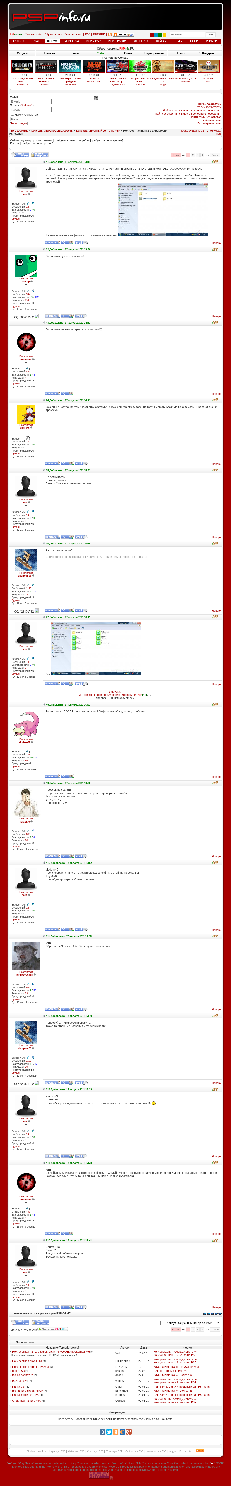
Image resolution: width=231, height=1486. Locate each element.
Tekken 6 (94, 78)
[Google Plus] (129, 1432)
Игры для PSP (57, 1451)
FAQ (87, 34)
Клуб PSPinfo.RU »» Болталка (173, 1375)
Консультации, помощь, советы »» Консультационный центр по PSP (175, 1353)
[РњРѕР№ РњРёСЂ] (122, 1432)
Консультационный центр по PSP (98, 130)
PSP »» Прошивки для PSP (171, 1370)
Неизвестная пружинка (27, 1361)
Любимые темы (211, 120)
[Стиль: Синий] (156, 35)
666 (28, 834)
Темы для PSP (114, 1451)
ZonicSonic (70, 84)
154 (27, 300)
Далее (215, 155)
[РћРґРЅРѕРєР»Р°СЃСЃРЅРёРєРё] (115, 1432)
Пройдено (208, 78)
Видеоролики (154, 53)
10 (27, 441)
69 (26, 993)
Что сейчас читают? (208, 107)
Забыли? (27, 105)
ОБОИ (194, 41)
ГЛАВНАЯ (20, 41)
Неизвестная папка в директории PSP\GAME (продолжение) (51, 1351)
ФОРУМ (52, 41)
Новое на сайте (33, 34)
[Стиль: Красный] (152, 35)
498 (28, 371)
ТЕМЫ (178, 41)
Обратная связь (54, 34)
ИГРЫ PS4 (72, 41)
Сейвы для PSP (134, 1451)
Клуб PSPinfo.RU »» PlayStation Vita (176, 1366)
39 (26, 594)
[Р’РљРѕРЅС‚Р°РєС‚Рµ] (102, 1432)
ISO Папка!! (19, 1380)
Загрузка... (115, 691)
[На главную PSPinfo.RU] (115, 7)
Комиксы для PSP (156, 1451)
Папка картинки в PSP (26, 1394)
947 (28, 294)
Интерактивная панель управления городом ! (115, 694)
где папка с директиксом (27, 1390)
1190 (28, 588)
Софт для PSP (95, 1451)
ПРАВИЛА (99, 34)
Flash (181, 53)
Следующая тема (214, 132)
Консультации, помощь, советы (52, 130)
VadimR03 (22, 84)
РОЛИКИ (211, 41)
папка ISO (18, 1370)
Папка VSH (19, 1386)
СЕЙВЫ (161, 41)
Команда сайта (74, 34)
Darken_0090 (94, 81)
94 (26, 760)
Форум (173, 1451)
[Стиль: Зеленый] (160, 35)
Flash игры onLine (37, 1451)
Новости (49, 53)
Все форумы (19, 130)
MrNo (208, 81)
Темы (75, 53)
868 (28, 987)
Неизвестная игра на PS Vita (30, 1366)
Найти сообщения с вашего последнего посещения (188, 113)
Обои (128, 53)
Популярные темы (209, 123)
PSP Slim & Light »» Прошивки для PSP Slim (182, 1386)
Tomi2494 (140, 84)
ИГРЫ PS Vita (117, 41)
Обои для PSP (76, 1451)
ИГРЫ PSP (93, 41)
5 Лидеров (207, 53)
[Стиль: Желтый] (164, 35)
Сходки (22, 53)
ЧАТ (36, 41)
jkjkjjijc (163, 84)
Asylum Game (117, 84)
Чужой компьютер (26, 114)
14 (27, 206)
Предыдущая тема (192, 130)
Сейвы (101, 53)
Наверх (216, 243)
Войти (14, 119)
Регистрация (19, 123)
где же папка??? (22, 1375)
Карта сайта (186, 1451)
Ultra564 (185, 81)
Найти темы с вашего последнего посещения (192, 110)
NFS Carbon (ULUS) (185, 78)
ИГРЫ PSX (141, 41)
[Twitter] (109, 1432)
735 (28, 754)
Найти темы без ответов (205, 117)
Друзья (16, 218)
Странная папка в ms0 (26, 1400)
